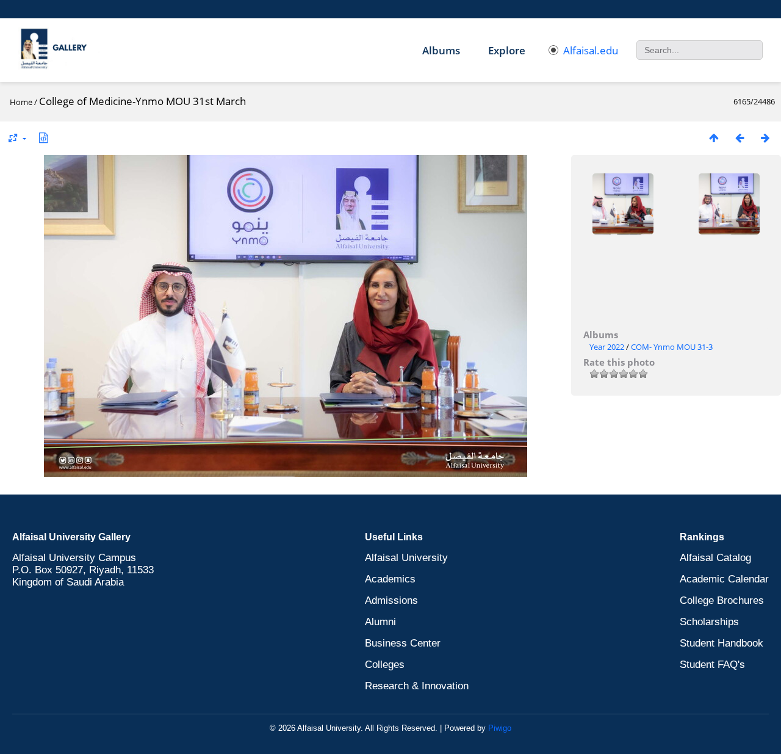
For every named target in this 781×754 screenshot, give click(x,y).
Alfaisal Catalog (715, 558)
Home (21, 101)
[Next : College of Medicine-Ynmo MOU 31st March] (765, 138)
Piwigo (499, 728)
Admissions (391, 600)
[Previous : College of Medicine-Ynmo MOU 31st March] (739, 138)
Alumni (380, 622)
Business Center (403, 643)
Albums (441, 50)
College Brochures (722, 600)
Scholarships (709, 622)
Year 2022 (606, 346)
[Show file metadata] (43, 138)
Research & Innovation (417, 686)
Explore (506, 50)
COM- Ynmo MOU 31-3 (672, 346)
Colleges (385, 664)
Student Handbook (721, 643)
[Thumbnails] (714, 138)
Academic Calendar (724, 579)
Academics (390, 579)
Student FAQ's (712, 664)
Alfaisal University (406, 558)
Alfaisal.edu (590, 50)
